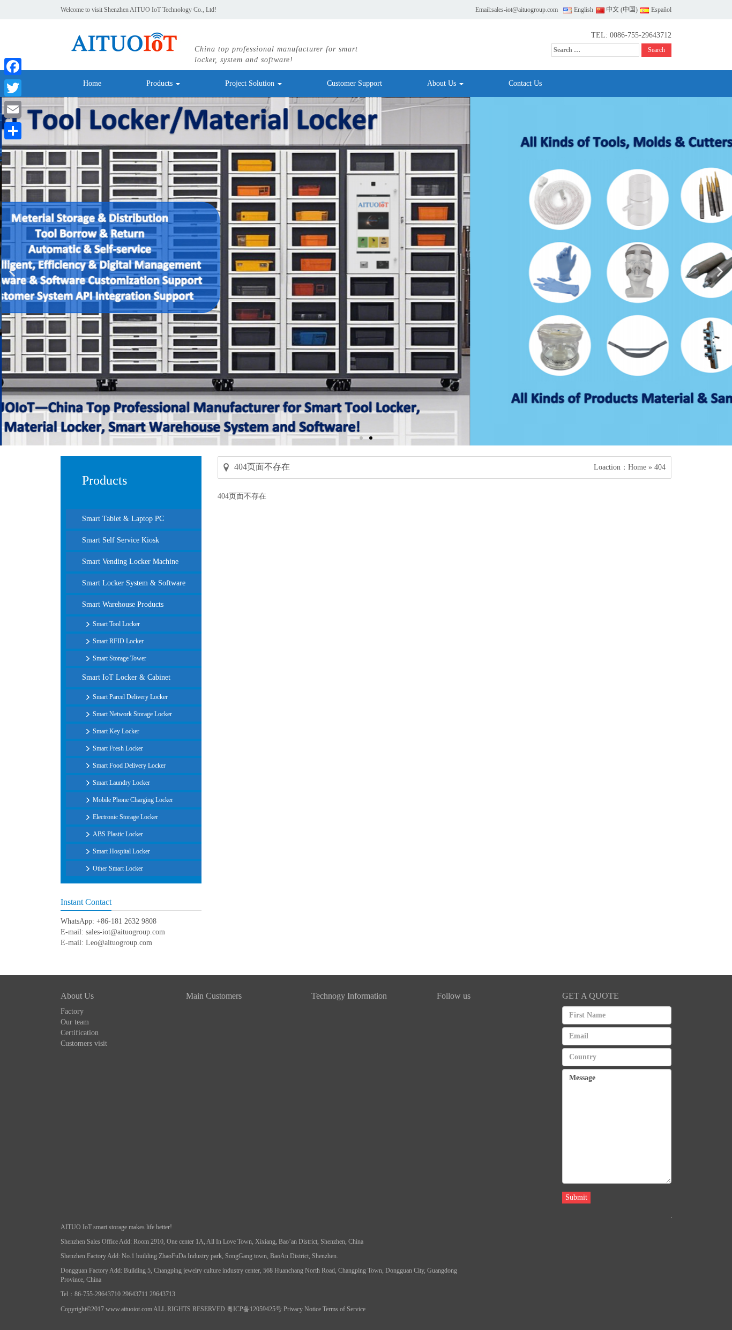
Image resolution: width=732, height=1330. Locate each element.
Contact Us (525, 83)
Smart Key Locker (116, 731)
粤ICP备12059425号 (254, 1309)
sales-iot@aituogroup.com (524, 9)
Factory (72, 1011)
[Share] (13, 131)
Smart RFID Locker (118, 641)
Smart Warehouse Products (122, 604)
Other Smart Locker (118, 868)
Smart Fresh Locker (118, 748)
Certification (80, 1033)
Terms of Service (344, 1309)
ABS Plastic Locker (118, 834)
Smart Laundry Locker (121, 782)
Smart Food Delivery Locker (129, 765)
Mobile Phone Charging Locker (133, 800)
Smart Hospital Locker (121, 851)
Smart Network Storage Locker (132, 714)
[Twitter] (13, 88)
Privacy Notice (302, 1309)
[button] (12, 271)
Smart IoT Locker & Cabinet (126, 677)
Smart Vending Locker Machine (130, 562)
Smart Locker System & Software (133, 583)
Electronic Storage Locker (125, 817)
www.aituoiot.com (129, 1309)
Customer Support (354, 83)
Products (160, 83)
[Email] (13, 109)
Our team (75, 1022)
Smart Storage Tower (119, 658)
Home (92, 83)
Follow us (453, 995)
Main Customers (214, 995)
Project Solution (251, 83)
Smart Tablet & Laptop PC (123, 519)
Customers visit (84, 1043)
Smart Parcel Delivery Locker (130, 697)
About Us (442, 83)
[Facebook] (13, 66)
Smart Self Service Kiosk (120, 540)
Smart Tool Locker (116, 624)
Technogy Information (349, 995)
